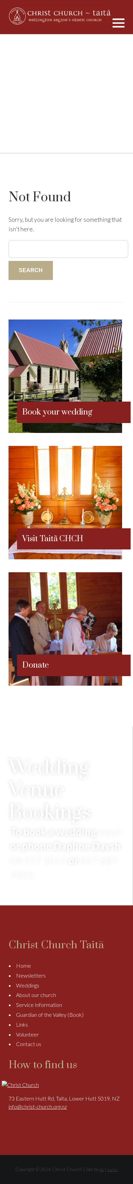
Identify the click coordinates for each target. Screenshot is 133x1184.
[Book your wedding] (65, 430)
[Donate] (65, 683)
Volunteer (27, 1034)
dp (102, 1169)
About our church (36, 995)
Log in (112, 1169)
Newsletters (31, 975)
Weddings (27, 985)
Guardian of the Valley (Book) (50, 1014)
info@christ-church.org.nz (38, 1106)
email (109, 831)
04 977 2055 (38, 860)
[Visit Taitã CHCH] (65, 557)
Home (23, 965)
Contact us (28, 1044)
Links (22, 1024)
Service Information (39, 1004)
